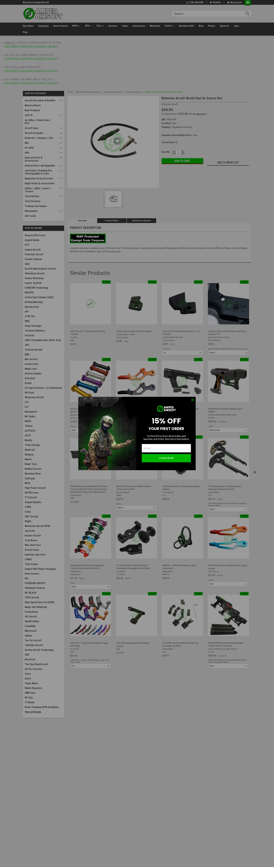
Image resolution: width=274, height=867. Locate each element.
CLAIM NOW (166, 458)
